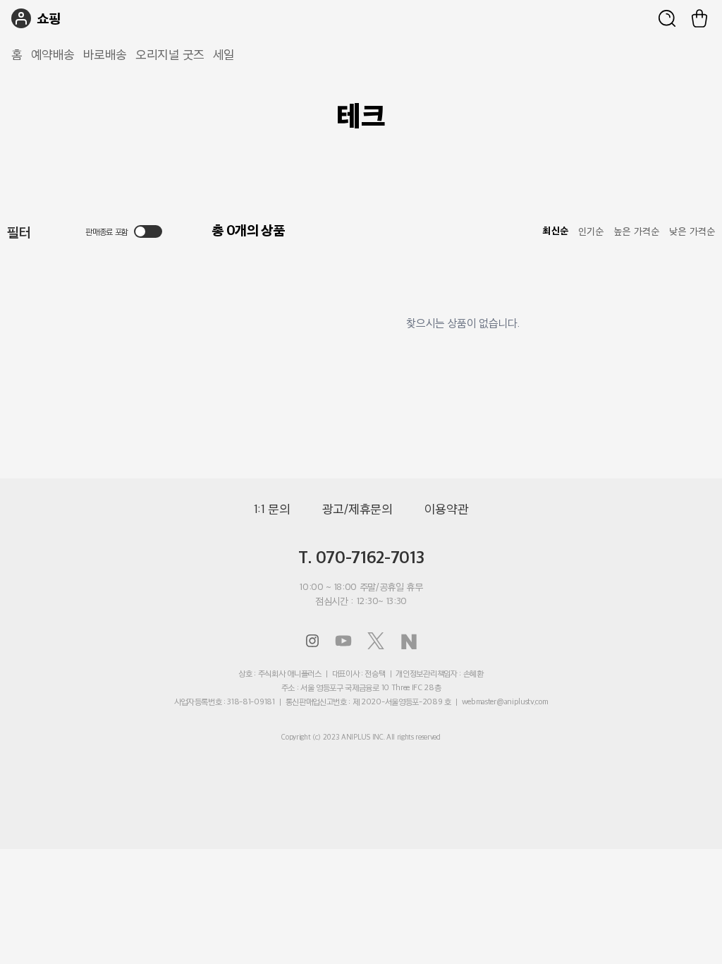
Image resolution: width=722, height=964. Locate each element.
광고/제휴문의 (357, 509)
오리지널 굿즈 (169, 54)
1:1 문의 (272, 509)
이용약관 (446, 509)
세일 (224, 54)
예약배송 (53, 54)
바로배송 (105, 54)
